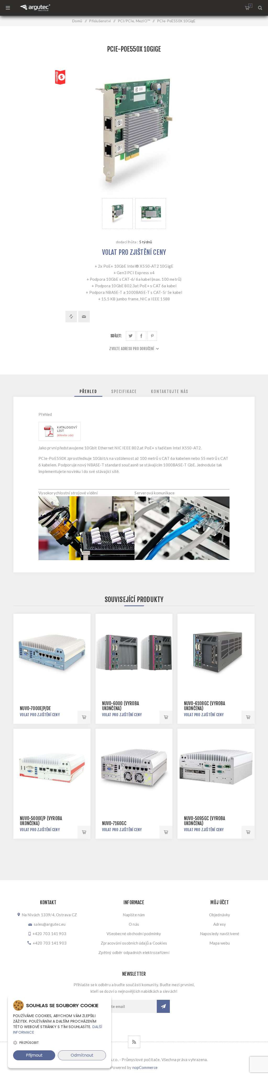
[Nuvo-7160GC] (134, 767)
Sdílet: (116, 335)
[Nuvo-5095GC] (216, 767)
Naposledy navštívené (219, 933)
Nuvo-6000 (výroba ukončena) (120, 706)
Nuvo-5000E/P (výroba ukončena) (41, 821)
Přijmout (34, 1055)
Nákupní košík (250, 5)
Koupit (84, 717)
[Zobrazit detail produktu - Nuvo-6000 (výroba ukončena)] (134, 652)
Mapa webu (219, 943)
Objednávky (219, 914)
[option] (117, 213)
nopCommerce (145, 1067)
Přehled (88, 391)
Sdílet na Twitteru (131, 336)
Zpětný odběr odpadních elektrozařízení (133, 952)
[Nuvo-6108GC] (216, 652)
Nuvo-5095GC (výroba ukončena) (204, 821)
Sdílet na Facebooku (141, 336)
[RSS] (134, 1042)
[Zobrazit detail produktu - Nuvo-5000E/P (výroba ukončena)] (52, 767)
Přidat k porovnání (71, 316)
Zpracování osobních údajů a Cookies (134, 943)
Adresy (219, 924)
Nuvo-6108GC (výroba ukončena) (204, 706)
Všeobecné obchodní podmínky (134, 933)
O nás (134, 924)
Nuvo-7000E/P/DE (35, 708)
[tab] (88, 391)
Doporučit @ (84, 316)
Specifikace (124, 391)
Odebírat (163, 1006)
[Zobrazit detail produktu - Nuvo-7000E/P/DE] (52, 652)
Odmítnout (82, 1055)
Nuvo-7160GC (114, 823)
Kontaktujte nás (169, 391)
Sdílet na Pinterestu (152, 336)
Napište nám (134, 914)
